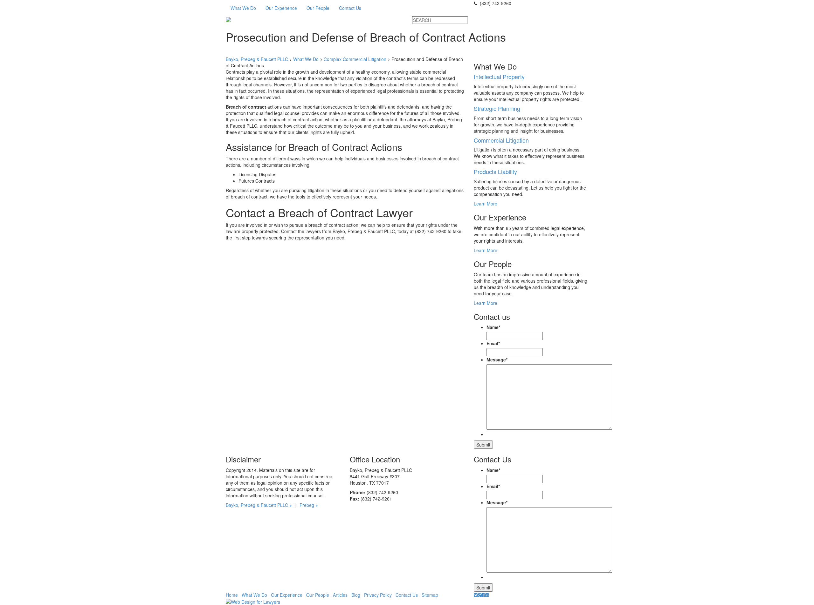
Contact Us (350, 8)
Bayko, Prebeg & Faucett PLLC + (259, 505)
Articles (340, 595)
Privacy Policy (378, 595)
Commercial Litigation (501, 140)
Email (493, 343)
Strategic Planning (497, 108)
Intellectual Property (499, 76)
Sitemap (430, 595)
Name (493, 327)
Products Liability (495, 171)
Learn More (485, 203)
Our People (318, 8)
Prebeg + (309, 505)
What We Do (243, 8)
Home (232, 595)
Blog (355, 595)
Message (496, 359)
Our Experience (281, 8)
